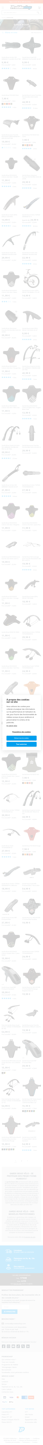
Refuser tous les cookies (21, 738)
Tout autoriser (21, 744)
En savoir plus (12, 725)
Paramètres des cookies (21, 732)
